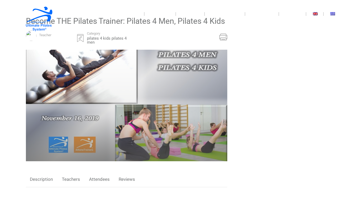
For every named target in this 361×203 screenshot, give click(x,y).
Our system (262, 13)
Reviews (127, 179)
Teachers (71, 179)
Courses (190, 13)
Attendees (99, 179)
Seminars (160, 13)
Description (41, 179)
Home (132, 13)
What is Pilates (225, 13)
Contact (293, 13)
